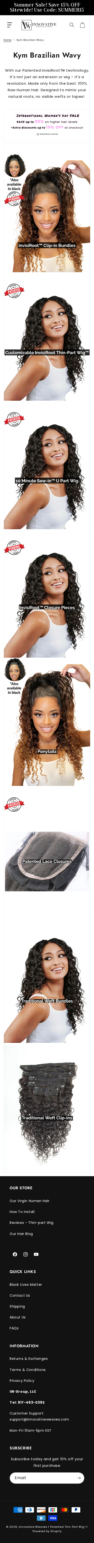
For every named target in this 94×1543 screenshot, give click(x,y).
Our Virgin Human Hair (30, 1200)
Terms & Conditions (28, 1369)
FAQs (14, 1328)
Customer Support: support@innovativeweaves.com (39, 1416)
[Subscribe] (79, 1478)
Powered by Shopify (47, 1531)
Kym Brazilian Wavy (30, 40)
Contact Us (20, 1295)
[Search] (72, 25)
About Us (18, 1317)
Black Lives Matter (26, 1284)
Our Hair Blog (21, 1233)
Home (7, 40)
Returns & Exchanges (29, 1358)
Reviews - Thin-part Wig (32, 1222)
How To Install (22, 1211)
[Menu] (9, 25)
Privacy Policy (22, 1380)
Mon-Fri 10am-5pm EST (31, 1430)
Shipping (17, 1306)
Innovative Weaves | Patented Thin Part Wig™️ (53, 1527)
